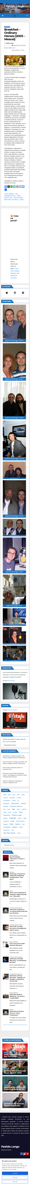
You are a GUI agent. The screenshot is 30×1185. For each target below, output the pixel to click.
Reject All (15, 1181)
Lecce (24, 809)
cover (14, 800)
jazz (18, 809)
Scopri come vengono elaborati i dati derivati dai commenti (14, 273)
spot (23, 824)
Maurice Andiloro (8, 47)
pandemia (6, 815)
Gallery (6, 1052)
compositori (6, 800)
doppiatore (6, 803)
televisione (6, 830)
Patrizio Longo (15, 6)
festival (5, 806)
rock (14, 47)
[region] (15, 1171)
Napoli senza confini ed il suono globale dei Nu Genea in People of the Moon (14, 1090)
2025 (23, 794)
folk (8, 809)
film (4, 809)
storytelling (6, 827)
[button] (27, 15)
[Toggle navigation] (15, 15)
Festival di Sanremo (16, 806)
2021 (13, 794)
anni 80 (5, 797)
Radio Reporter (20, 821)
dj (18, 800)
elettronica (15, 803)
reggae (5, 824)
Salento (17, 824)
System (14, 827)
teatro (21, 827)
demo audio (11, 680)
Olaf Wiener (6, 756)
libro (5, 812)
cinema (19, 797)
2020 (9, 794)
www (18, 833)
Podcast (12, 818)
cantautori (12, 797)
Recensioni (7, 26)
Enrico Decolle (21, 45)
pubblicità (6, 821)
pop (25, 818)
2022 (18, 794)
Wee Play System (9, 833)
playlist (5, 818)
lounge (15, 812)
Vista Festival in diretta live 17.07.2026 (14, 1055)
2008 (4, 794)
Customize (15, 1177)
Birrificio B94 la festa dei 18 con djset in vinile (15, 1072)
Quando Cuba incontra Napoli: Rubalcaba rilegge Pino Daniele (14, 1106)
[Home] (2, 15)
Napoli (21, 812)
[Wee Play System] (15, 720)
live (9, 812)
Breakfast (15, 45)
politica (20, 818)
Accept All (15, 1173)
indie (13, 809)
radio (12, 821)
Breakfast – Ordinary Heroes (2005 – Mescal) (14, 34)
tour (12, 830)
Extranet (23, 803)
